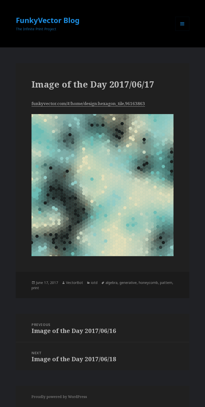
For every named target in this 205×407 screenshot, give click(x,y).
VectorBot (74, 282)
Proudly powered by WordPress (59, 396)
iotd (94, 282)
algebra (112, 282)
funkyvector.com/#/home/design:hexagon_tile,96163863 (88, 103)
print (35, 287)
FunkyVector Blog (48, 20)
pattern (166, 282)
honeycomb (148, 282)
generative (128, 282)
